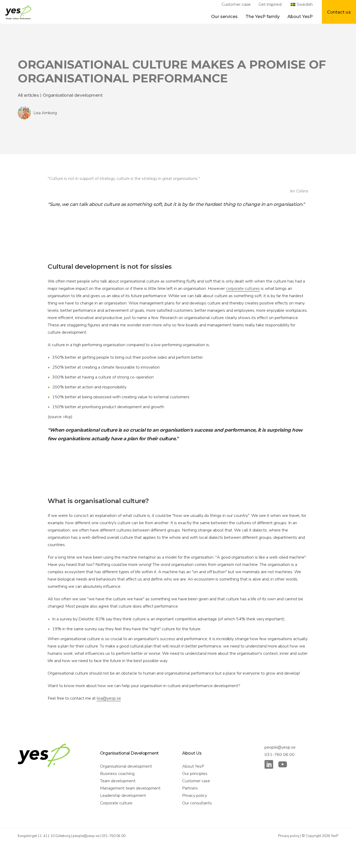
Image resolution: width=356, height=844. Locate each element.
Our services (224, 16)
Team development (118, 781)
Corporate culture (116, 803)
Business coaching (117, 773)
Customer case (236, 4)
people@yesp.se (280, 747)
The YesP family (262, 16)
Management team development (130, 788)
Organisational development (126, 766)
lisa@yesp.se (109, 698)
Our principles (194, 773)
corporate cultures (243, 288)
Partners (190, 788)
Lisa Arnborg (45, 113)
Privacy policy (194, 795)
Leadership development (123, 795)
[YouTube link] (282, 765)
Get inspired (270, 4)
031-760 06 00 (279, 754)
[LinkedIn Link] (269, 765)
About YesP (300, 16)
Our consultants (197, 803)
